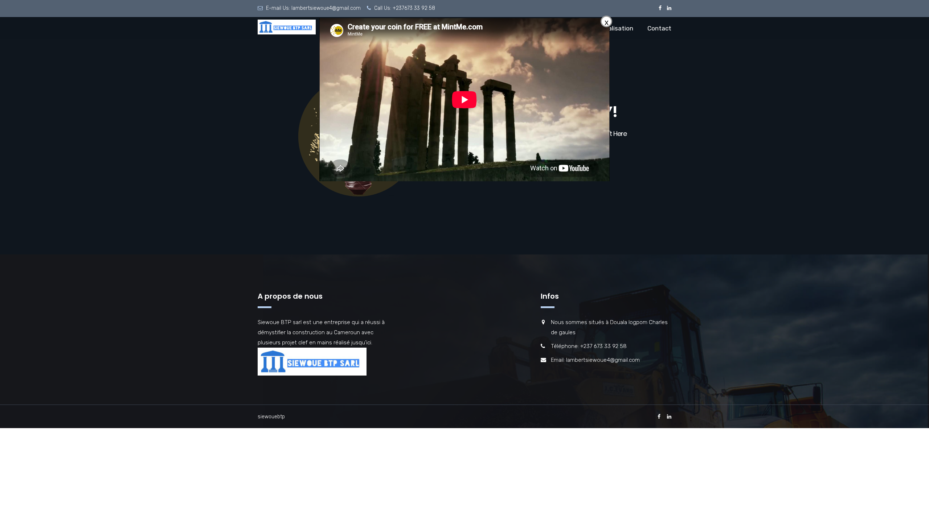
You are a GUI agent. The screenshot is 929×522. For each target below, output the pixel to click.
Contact (659, 28)
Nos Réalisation (610, 28)
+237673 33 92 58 (414, 8)
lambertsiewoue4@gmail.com (326, 8)
